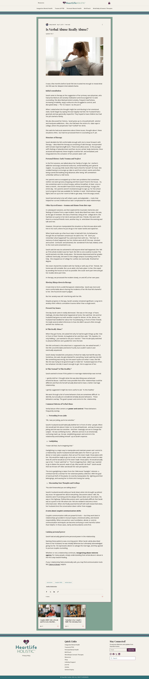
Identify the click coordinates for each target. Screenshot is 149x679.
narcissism (49, 582)
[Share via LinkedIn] (54, 591)
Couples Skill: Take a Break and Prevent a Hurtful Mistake (49, 621)
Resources (68, 657)
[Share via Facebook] (46, 591)
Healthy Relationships (51, 586)
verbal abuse (68, 582)
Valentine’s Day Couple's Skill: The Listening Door (73, 621)
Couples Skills (58, 582)
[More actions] (102, 24)
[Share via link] (58, 591)
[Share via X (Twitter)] (50, 591)
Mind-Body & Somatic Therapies (74, 655)
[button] (109, 3)
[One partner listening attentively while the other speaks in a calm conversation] (74, 611)
